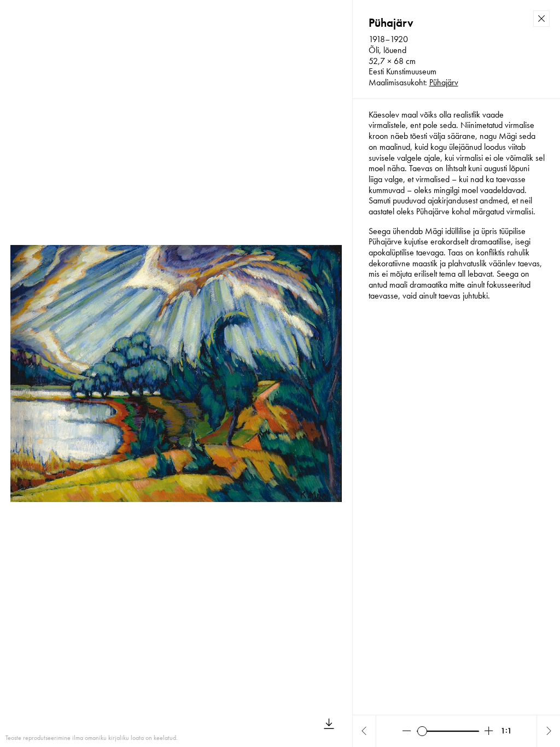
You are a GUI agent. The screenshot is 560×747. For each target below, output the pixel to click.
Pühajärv (443, 82)
